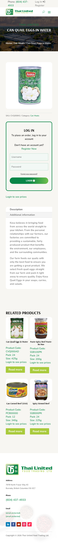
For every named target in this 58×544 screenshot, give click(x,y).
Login (29, 180)
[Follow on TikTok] (29, 524)
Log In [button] (39, 1)
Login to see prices (16, 196)
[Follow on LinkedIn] (8, 524)
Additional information (22, 214)
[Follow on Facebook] (13, 524)
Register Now (29, 148)
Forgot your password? (29, 174)
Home (9, 43)
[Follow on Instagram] (24, 524)
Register (39, 5)
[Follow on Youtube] (19, 524)
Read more (15, 369)
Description (16, 209)
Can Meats (19, 43)
